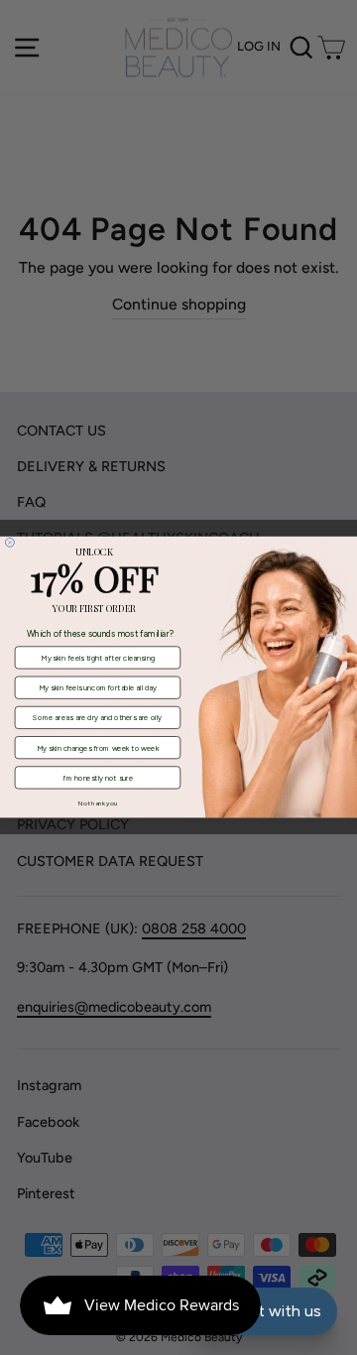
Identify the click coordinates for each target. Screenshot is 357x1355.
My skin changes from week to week (98, 748)
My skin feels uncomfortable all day (98, 687)
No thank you (97, 803)
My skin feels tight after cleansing (98, 658)
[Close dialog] (9, 543)
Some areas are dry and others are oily (97, 717)
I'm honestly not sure (97, 778)
